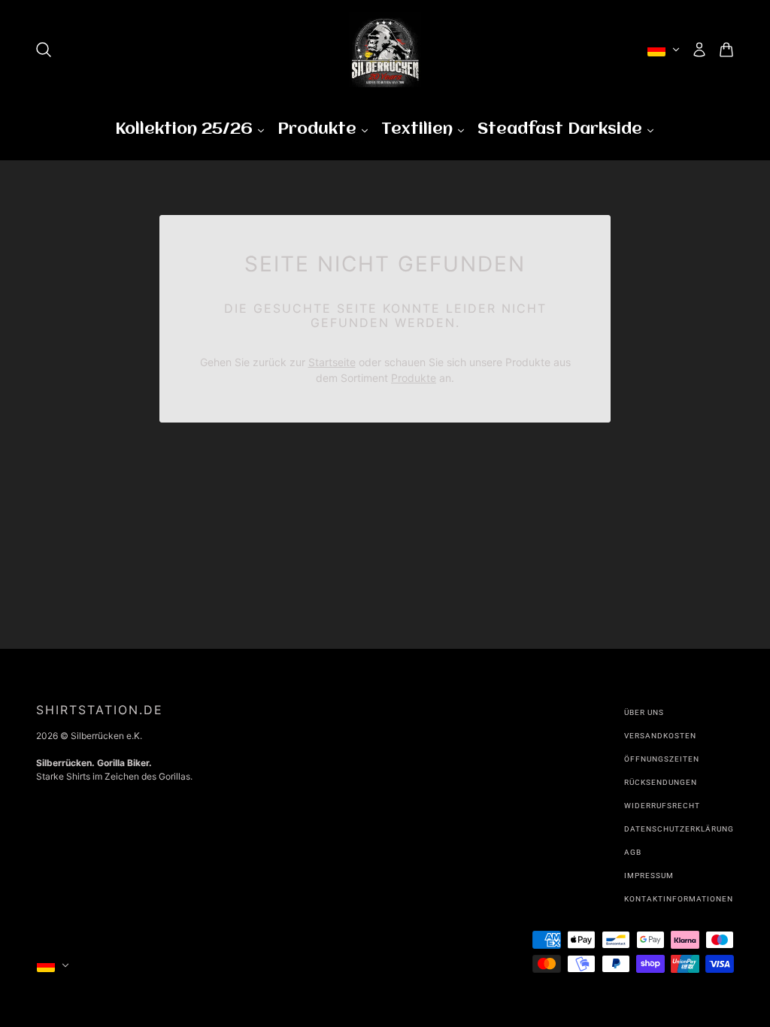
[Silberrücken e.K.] (385, 49)
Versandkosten (660, 736)
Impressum (649, 875)
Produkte (413, 377)
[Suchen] (43, 49)
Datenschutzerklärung (679, 829)
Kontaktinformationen (678, 899)
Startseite (332, 362)
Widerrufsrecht (662, 805)
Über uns (644, 712)
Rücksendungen (660, 782)
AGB (632, 852)
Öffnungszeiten (661, 759)
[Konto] (699, 49)
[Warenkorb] (726, 49)
